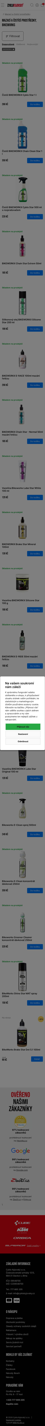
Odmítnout (23, 741)
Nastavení (23, 734)
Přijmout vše (23, 726)
